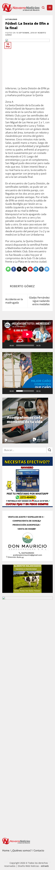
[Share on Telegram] (46, 269)
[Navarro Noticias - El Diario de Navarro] (21, 7)
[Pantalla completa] (49, 345)
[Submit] (50, 450)
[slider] (25, 391)
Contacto (39, 850)
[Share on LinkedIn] (35, 269)
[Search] (43, 8)
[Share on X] (19, 269)
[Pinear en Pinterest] (30, 269)
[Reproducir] (6, 345)
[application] (27, 334)
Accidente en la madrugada (14, 301)
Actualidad (11, 19)
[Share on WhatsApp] (8, 269)
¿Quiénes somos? (21, 850)
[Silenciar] (44, 345)
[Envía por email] (24, 269)
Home (5, 850)
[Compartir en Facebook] (13, 269)
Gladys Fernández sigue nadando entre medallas (39, 301)
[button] (49, 8)
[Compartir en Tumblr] (41, 269)
